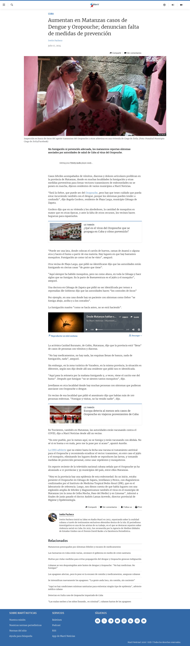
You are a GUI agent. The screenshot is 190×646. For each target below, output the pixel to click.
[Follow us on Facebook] (97, 621)
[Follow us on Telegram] (110, 621)
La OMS (52, 450)
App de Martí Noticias (63, 636)
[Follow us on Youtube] (117, 621)
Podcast (56, 625)
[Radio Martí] (173, 5)
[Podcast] (164, 5)
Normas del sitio (18, 630)
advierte (62, 450)
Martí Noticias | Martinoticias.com (106, 320)
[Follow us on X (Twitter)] (104, 621)
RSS (54, 630)
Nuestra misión (17, 620)
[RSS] (130, 621)
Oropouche (92, 192)
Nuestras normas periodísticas (25, 625)
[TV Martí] (181, 5)
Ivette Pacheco (55, 40)
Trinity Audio (75, 163)
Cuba (51, 14)
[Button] (115, 53)
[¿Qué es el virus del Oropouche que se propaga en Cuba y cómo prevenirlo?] (65, 232)
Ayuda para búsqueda (20, 636)
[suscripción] (143, 621)
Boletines (57, 620)
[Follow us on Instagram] (124, 621)
